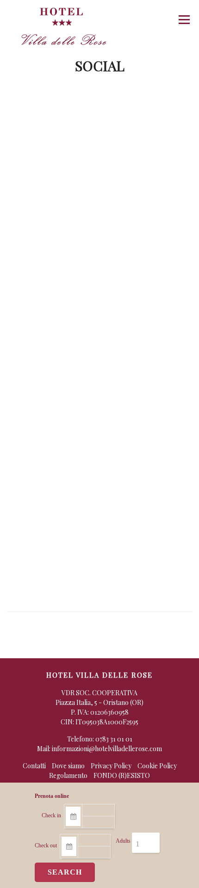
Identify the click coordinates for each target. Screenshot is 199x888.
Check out (46, 845)
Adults (123, 841)
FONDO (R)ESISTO (121, 775)
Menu (184, 19)
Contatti (34, 765)
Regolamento (68, 775)
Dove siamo (68, 765)
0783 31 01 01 (113, 739)
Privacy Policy (111, 765)
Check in (51, 815)
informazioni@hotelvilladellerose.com (107, 748)
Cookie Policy (157, 765)
